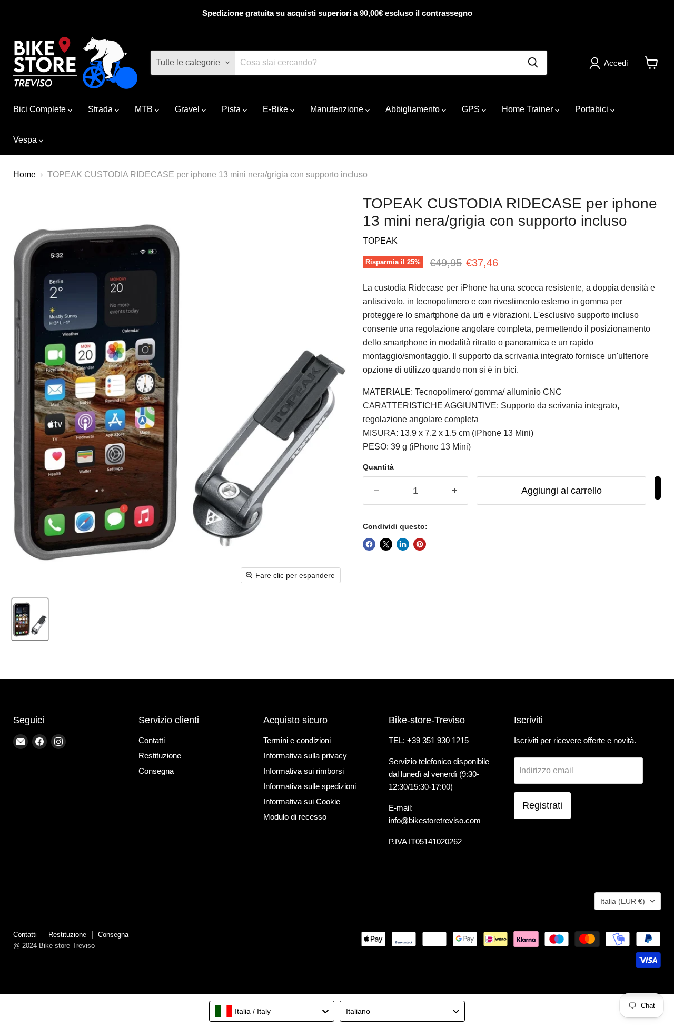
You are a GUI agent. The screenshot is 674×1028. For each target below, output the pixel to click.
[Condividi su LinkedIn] (403, 544)
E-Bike (276, 109)
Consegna (156, 770)
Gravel (188, 109)
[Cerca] (533, 63)
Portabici (592, 109)
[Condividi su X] (386, 544)
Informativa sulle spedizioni (309, 786)
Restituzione (159, 755)
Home (24, 174)
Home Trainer (528, 109)
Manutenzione (337, 109)
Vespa (26, 139)
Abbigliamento (413, 109)
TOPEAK (380, 240)
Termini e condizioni (297, 740)
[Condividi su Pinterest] (419, 544)
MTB (145, 109)
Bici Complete (40, 109)
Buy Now (658, 488)
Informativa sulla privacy (305, 755)
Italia (622, 901)
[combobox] (271, 1011)
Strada (101, 109)
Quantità (378, 467)
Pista (232, 109)
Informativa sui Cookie (301, 801)
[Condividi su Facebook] (369, 544)
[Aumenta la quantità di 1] (454, 490)
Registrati (542, 805)
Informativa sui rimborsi (303, 770)
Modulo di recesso (294, 816)
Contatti (151, 740)
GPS (472, 109)
